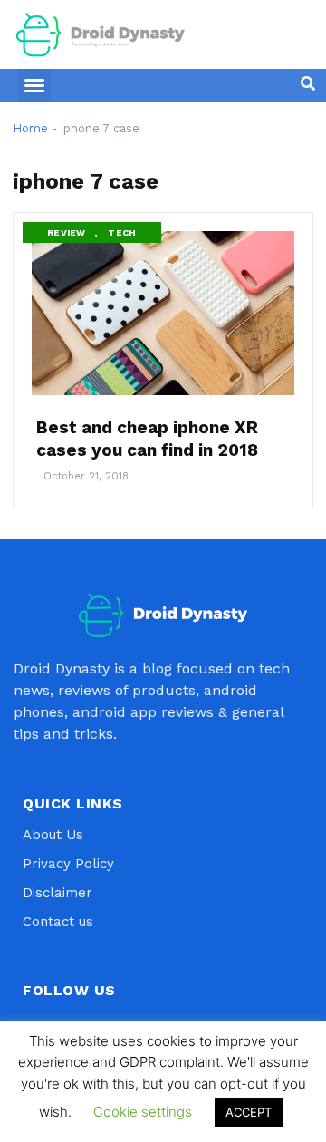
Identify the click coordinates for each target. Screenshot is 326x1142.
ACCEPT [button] (248, 1112)
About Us (53, 835)
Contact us (58, 922)
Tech (122, 232)
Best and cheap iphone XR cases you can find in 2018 (147, 438)
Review (66, 232)
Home (30, 128)
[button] (34, 85)
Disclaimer (57, 893)
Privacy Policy (68, 864)
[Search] (308, 83)
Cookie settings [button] (142, 1111)
